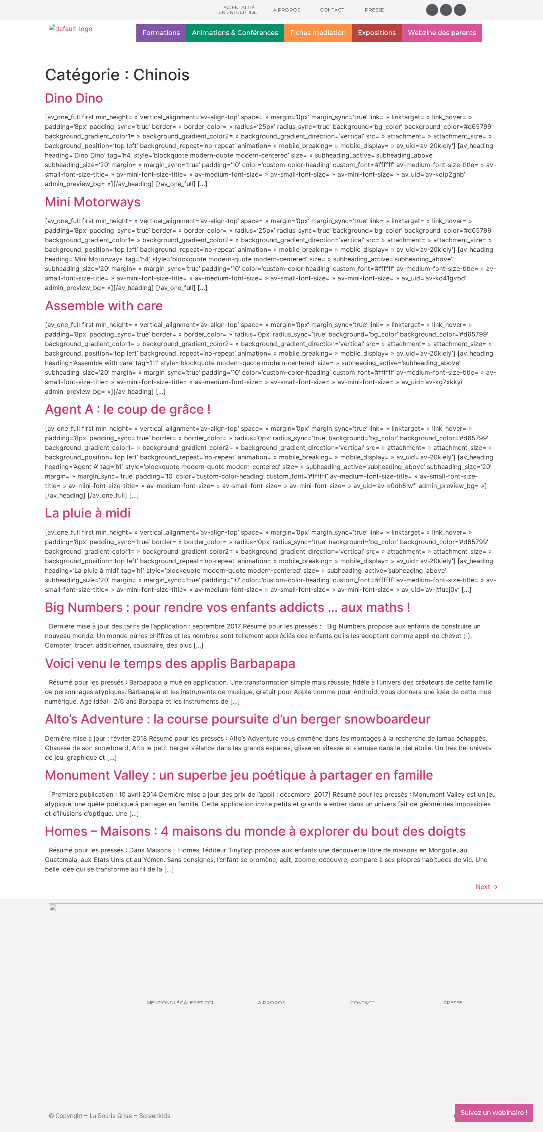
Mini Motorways (93, 202)
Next (487, 887)
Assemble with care (104, 305)
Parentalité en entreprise (238, 9)
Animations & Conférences (235, 33)
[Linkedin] (460, 10)
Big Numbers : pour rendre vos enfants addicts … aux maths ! (227, 607)
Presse (374, 10)
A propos (286, 10)
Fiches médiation (318, 33)
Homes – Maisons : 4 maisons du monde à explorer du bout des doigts (255, 831)
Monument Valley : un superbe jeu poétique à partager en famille (239, 775)
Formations (161, 33)
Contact (332, 10)
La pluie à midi (88, 513)
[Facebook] (446, 10)
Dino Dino (74, 98)
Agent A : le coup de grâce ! (128, 409)
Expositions (377, 33)
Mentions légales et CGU (181, 1003)
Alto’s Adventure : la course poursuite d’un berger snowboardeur (238, 719)
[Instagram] (432, 10)
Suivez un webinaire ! (494, 1112)
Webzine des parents (442, 33)
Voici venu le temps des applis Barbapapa (170, 663)
